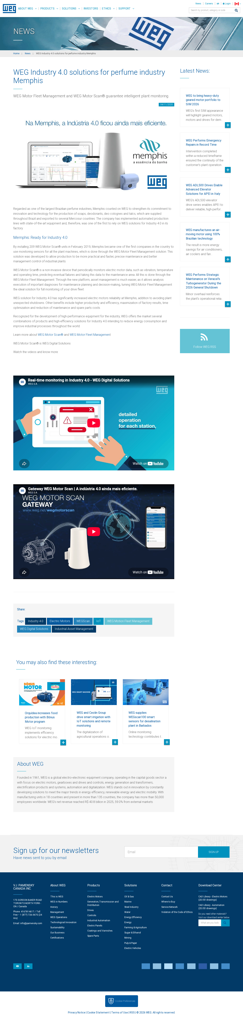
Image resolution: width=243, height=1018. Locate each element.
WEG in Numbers (59, 901)
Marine (127, 901)
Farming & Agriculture (135, 927)
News (198, 3)
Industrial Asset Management (74, 629)
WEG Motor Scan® (50, 334)
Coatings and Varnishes (100, 930)
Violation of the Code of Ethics (177, 912)
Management (57, 912)
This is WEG (56, 896)
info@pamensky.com (31, 923)
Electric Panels (94, 925)
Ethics (106, 8)
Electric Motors (60, 621)
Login (227, 3)
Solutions (69, 8)
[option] (42, 708)
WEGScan (83, 621)
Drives (90, 910)
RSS (132, 1012)
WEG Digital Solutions (34, 629)
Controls (91, 915)
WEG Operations (58, 917)
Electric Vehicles (132, 948)
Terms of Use (119, 1012)
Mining (127, 937)
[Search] (236, 10)
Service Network (169, 907)
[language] (238, 3)
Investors (91, 8)
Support (124, 8)
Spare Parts (93, 936)
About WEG (25, 8)
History (54, 907)
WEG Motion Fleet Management (128, 621)
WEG (8, 8)
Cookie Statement (98, 1012)
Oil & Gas (129, 896)
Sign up (214, 852)
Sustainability (57, 927)
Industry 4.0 (35, 621)
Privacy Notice (76, 1012)
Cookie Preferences (125, 1001)
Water (127, 912)
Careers (209, 3)
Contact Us (167, 896)
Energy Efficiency (133, 917)
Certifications (57, 937)
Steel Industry (131, 907)
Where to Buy (168, 901)
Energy (127, 922)
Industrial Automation (98, 920)
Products (47, 8)
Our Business (57, 932)
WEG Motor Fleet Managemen (90, 334)
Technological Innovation (63, 922)
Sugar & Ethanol (132, 932)
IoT (98, 621)
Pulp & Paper (130, 943)
